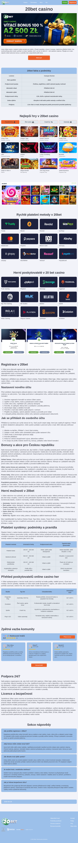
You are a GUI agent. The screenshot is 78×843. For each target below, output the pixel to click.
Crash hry (47, 122)
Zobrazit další (39, 665)
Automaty (66, 122)
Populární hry (9, 122)
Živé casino (28, 122)
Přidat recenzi (67, 637)
